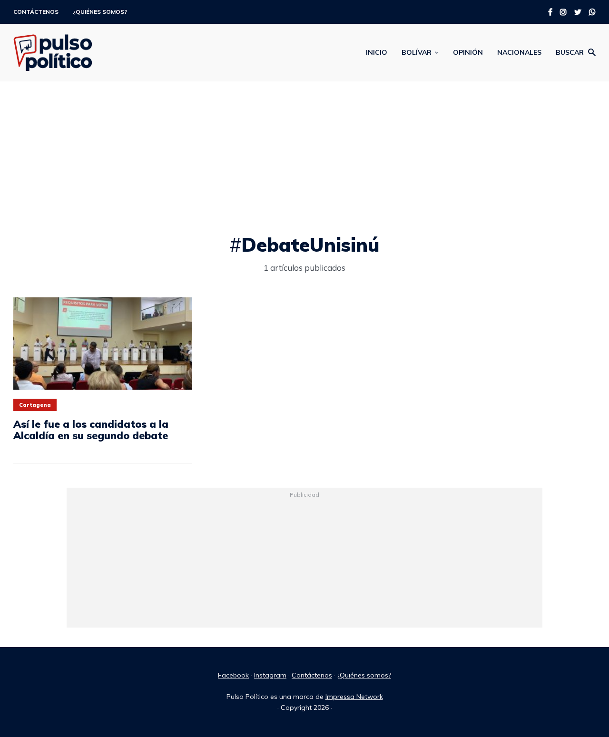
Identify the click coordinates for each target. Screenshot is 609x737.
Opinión (468, 52)
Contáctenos (36, 11)
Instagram (270, 675)
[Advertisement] (304, 162)
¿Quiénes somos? (100, 11)
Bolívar (417, 52)
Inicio (376, 52)
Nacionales (519, 52)
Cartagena (35, 405)
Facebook (233, 675)
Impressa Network (354, 696)
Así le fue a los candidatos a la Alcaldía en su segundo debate (90, 430)
